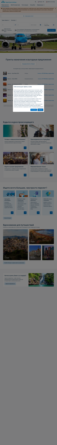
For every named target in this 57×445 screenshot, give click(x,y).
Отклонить (33, 109)
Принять (40, 109)
